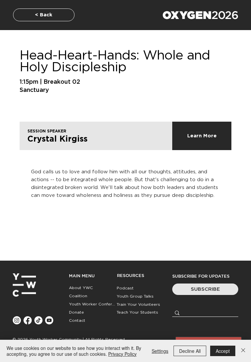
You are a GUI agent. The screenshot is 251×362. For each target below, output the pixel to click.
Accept (223, 351)
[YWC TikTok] (38, 320)
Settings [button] (160, 351)
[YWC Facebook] (28, 320)
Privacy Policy (122, 354)
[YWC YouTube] (49, 320)
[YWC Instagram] (17, 320)
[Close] (243, 351)
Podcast (125, 288)
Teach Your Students (137, 312)
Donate (76, 312)
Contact (77, 320)
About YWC (81, 288)
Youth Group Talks (135, 296)
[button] (205, 289)
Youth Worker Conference (92, 304)
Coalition (78, 296)
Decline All (190, 351)
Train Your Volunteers (138, 304)
